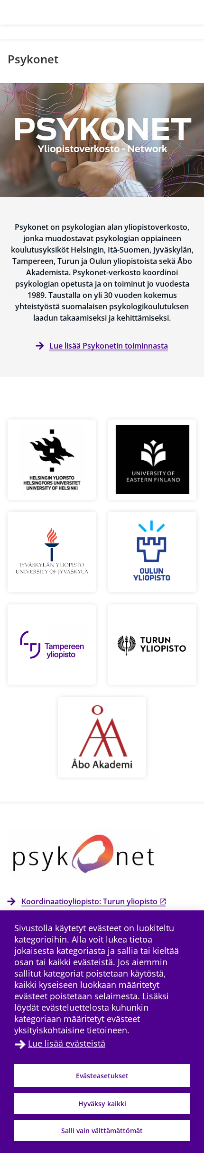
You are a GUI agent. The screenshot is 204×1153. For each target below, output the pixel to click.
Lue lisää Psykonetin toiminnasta (108, 346)
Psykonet (33, 59)
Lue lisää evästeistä (66, 1043)
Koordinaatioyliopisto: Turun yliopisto (89, 901)
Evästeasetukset (102, 1075)
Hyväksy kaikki (102, 1103)
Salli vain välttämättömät (102, 1130)
